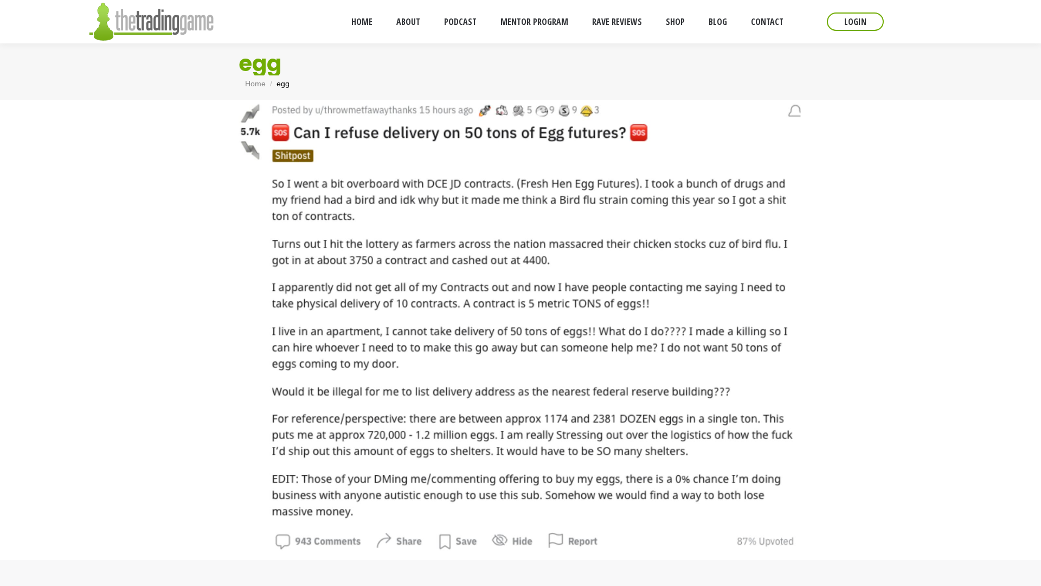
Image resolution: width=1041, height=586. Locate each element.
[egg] (520, 327)
